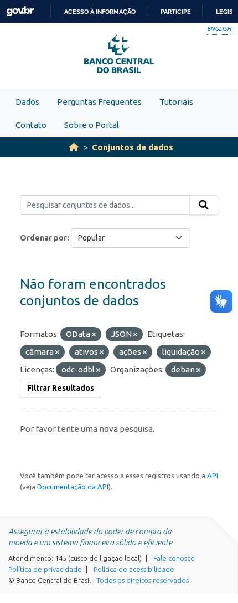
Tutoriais (176, 101)
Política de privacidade (45, 569)
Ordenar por (43, 237)
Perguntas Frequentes (99, 101)
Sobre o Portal (91, 125)
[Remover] (94, 334)
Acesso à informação (100, 12)
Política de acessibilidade (134, 569)
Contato (30, 125)
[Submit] (203, 205)
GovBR (20, 11)
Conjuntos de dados (132, 147)
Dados (27, 101)
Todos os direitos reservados (142, 580)
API (212, 475)
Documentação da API (72, 486)
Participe (176, 12)
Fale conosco (174, 558)
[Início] (74, 147)
